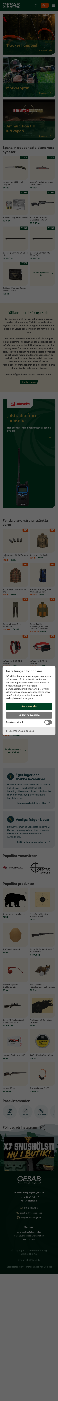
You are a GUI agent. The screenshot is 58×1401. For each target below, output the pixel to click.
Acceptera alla (29, 706)
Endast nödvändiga (29, 715)
